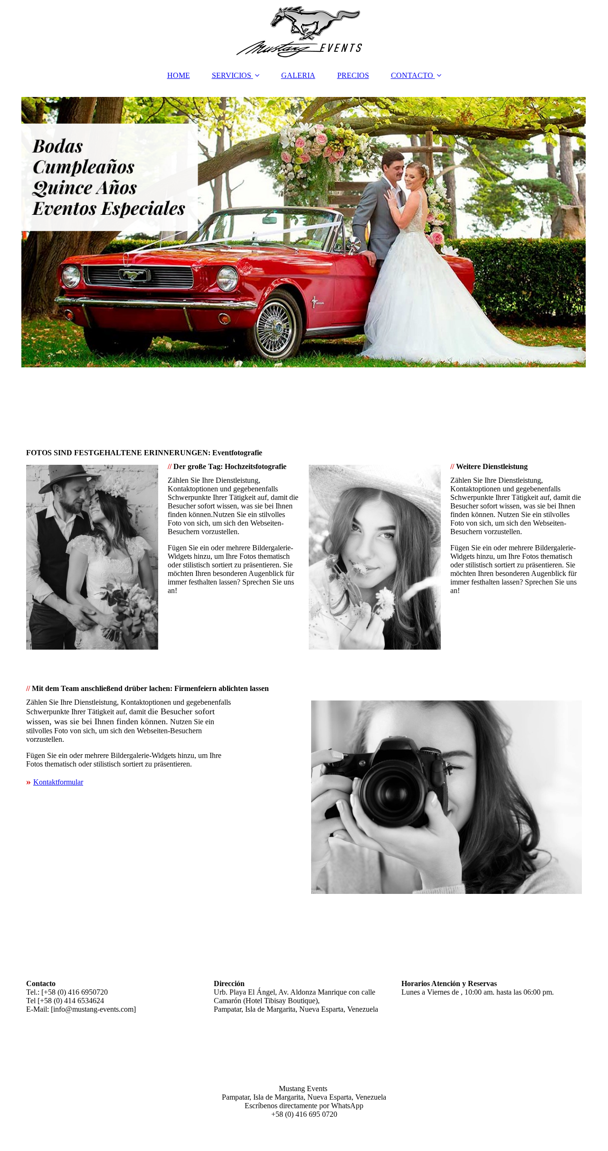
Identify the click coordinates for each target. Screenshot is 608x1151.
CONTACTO (412, 75)
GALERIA (298, 75)
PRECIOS (353, 75)
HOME (178, 75)
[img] (304, 31)
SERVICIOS (231, 75)
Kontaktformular (58, 782)
